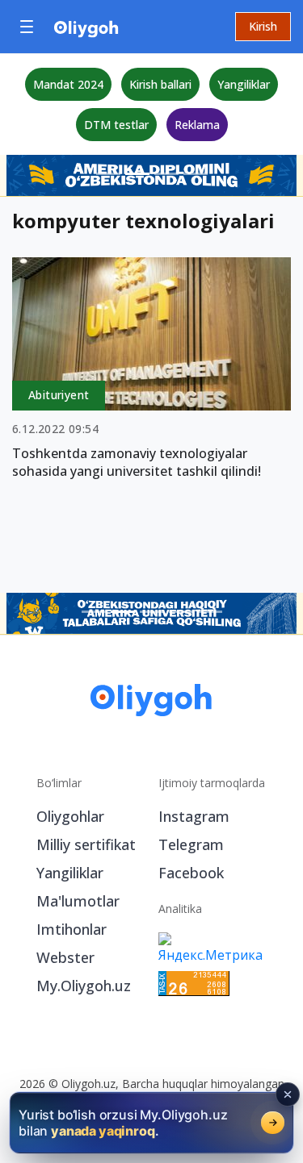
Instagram (193, 816)
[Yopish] (288, 1094)
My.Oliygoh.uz (83, 985)
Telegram (191, 844)
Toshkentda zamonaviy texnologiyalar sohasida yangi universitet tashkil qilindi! (136, 462)
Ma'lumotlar (78, 901)
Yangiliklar (243, 84)
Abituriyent (58, 394)
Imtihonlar (71, 929)
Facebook (191, 872)
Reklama (197, 124)
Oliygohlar (70, 816)
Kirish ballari (160, 84)
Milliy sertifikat (86, 844)
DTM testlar (116, 124)
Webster (65, 957)
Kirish (263, 26)
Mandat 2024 (68, 84)
